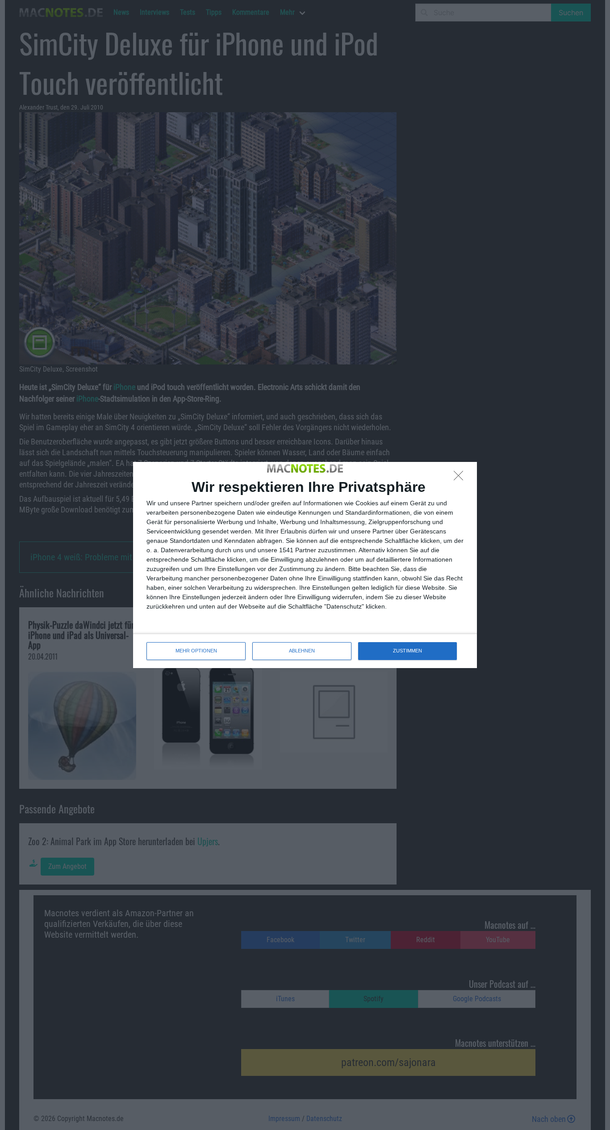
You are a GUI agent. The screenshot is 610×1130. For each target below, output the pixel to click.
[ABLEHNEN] (461, 478)
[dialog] (305, 565)
